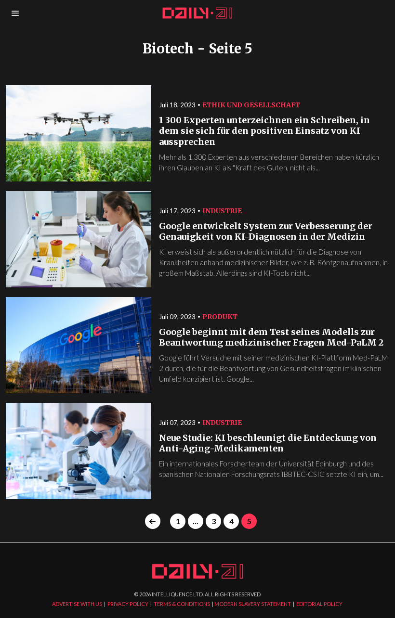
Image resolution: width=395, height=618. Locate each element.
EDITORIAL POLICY (319, 604)
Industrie (222, 210)
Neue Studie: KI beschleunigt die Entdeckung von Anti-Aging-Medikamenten (268, 443)
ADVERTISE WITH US (77, 604)
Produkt (219, 316)
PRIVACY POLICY (127, 604)
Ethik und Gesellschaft (251, 105)
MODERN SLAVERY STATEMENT (252, 604)
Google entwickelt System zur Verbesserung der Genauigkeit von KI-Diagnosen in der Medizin (265, 232)
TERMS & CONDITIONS (182, 604)
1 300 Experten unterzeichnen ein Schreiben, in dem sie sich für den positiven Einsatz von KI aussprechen (264, 131)
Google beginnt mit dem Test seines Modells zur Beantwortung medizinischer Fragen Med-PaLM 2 (271, 337)
